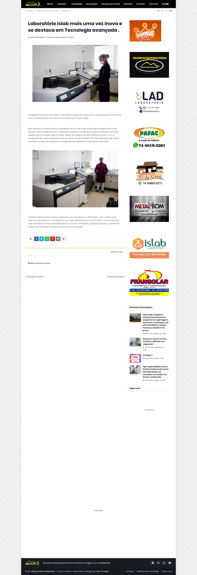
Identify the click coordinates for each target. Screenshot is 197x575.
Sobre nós (66, 10)
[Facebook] (36, 239)
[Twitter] (41, 239)
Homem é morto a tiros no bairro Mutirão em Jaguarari (155, 341)
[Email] (58, 239)
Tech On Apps (102, 571)
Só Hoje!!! (148, 355)
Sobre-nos (167, 571)
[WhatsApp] (47, 239)
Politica (153, 4)
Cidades (61, 4)
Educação (91, 4)
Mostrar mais (117, 252)
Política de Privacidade (47, 10)
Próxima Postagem (115, 276)
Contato (29, 10)
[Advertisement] (149, 453)
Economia (77, 4)
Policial (140, 4)
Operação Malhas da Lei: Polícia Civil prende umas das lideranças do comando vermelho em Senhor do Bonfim (156, 371)
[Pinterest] (52, 239)
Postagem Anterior (35, 276)
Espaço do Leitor (110, 4)
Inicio (50, 4)
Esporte (128, 4)
